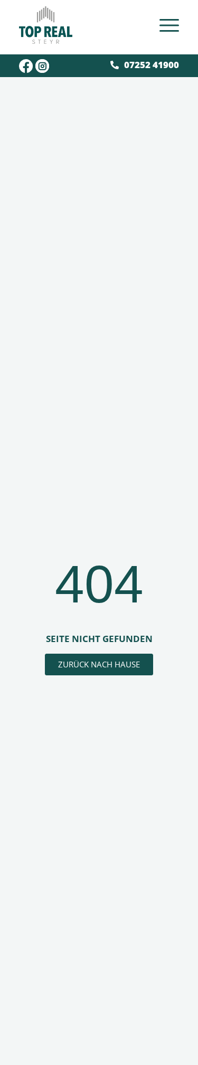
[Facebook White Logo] (26, 66)
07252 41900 (151, 65)
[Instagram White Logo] (42, 66)
